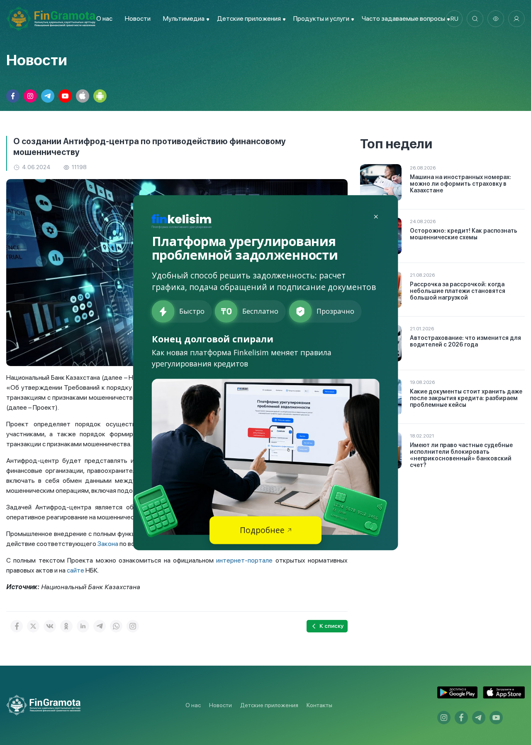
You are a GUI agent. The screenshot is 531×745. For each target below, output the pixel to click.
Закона (107, 544)
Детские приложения (269, 705)
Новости (138, 18)
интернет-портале (245, 560)
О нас (104, 18)
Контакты (319, 705)
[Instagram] (133, 626)
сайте (75, 570)
